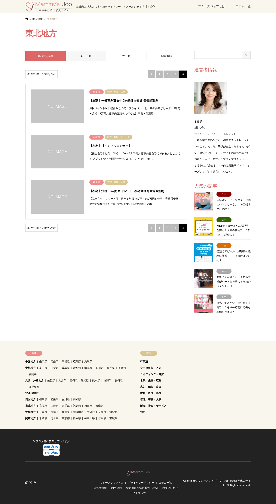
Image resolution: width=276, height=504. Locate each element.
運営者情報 (100, 487)
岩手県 (66, 405)
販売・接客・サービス (153, 405)
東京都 (66, 418)
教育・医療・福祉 (150, 392)
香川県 (66, 399)
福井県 (111, 367)
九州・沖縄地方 (34, 380)
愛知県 (77, 367)
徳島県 (43, 399)
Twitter (30, 482)
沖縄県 (85, 380)
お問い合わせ (170, 487)
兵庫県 (66, 411)
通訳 (143, 411)
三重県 (43, 411)
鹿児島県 (34, 386)
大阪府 (91, 411)
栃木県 (77, 418)
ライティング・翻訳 (152, 374)
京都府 (54, 411)
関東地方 (30, 418)
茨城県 (113, 418)
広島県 (77, 361)
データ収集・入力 (150, 367)
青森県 (99, 405)
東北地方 (30, 405)
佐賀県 (51, 380)
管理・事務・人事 (150, 399)
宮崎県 (74, 380)
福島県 (77, 405)
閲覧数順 (166, 56)
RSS (35, 482)
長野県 (122, 367)
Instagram (26, 482)
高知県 (77, 399)
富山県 (43, 367)
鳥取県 (88, 361)
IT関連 (144, 361)
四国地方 (30, 399)
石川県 (99, 367)
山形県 (54, 405)
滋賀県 (113, 411)
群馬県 (102, 418)
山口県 (43, 361)
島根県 (66, 361)
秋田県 (88, 405)
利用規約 (116, 487)
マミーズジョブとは (211, 6)
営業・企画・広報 (150, 380)
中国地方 (30, 361)
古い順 (126, 56)
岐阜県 (66, 367)
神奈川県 (89, 418)
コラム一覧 (243, 6)
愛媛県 (54, 399)
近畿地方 (30, 411)
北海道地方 (31, 392)
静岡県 (33, 374)
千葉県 (43, 418)
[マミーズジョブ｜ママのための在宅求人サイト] (138, 474)
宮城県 (43, 405)
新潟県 (88, 367)
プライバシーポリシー (141, 482)
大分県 (62, 380)
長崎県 (119, 380)
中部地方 (30, 367)
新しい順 (86, 56)
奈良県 (102, 411)
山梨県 (54, 367)
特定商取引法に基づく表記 (142, 487)
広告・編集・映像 (150, 386)
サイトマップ (138, 493)
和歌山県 (78, 411)
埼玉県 (54, 418)
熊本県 (96, 380)
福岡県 (107, 380)
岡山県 (54, 361)
